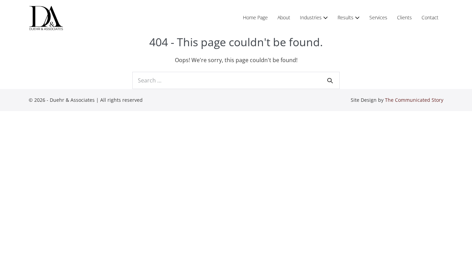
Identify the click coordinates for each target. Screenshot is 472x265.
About (283, 17)
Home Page (255, 17)
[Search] (330, 80)
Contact (430, 17)
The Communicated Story (414, 100)
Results (346, 17)
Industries (311, 17)
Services (378, 17)
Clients (404, 17)
